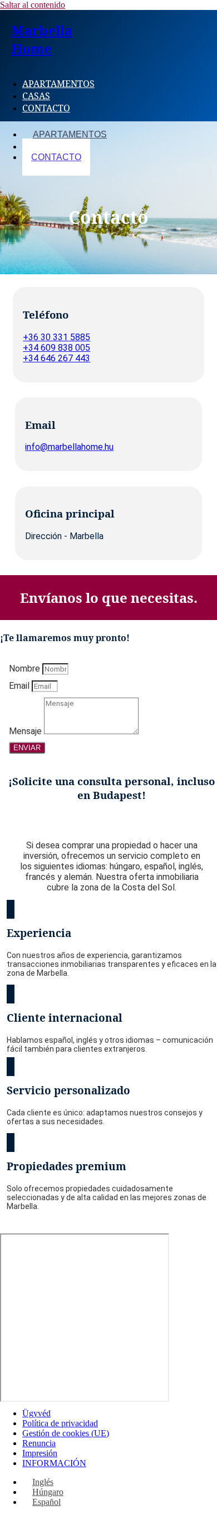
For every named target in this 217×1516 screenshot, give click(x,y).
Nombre (25, 668)
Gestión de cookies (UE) (65, 1433)
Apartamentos (58, 84)
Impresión (39, 1453)
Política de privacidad (60, 1423)
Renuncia (39, 1443)
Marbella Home (41, 39)
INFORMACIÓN (54, 1463)
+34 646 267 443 (56, 358)
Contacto (46, 108)
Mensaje (26, 731)
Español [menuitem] (46, 1502)
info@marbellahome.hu (69, 447)
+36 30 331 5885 (56, 337)
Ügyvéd (36, 1413)
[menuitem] (37, 1482)
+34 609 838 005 (56, 347)
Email (20, 685)
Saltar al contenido (32, 4)
